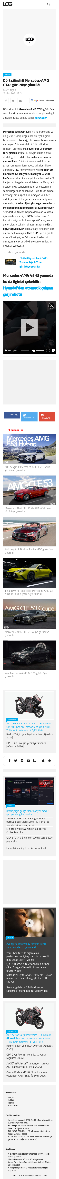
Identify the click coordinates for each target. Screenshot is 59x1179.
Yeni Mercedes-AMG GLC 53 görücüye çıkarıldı (26, 675)
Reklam (11, 1100)
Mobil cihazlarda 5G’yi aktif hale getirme (25, 1160)
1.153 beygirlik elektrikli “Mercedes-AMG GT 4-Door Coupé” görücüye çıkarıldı (29, 593)
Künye (10, 1098)
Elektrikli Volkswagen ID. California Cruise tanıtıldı (26, 831)
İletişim (11, 1103)
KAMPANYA (12, 720)
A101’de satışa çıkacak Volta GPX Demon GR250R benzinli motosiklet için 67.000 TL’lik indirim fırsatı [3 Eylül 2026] (28, 727)
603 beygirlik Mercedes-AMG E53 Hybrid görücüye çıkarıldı (27, 469)
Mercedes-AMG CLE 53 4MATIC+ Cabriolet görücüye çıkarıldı (28, 510)
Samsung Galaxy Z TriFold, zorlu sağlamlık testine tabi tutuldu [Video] (27, 989)
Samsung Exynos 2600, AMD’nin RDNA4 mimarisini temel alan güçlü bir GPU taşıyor (29, 978)
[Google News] (42, 100)
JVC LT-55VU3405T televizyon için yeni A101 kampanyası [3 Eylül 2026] (28, 1065)
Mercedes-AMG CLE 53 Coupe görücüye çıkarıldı (27, 634)
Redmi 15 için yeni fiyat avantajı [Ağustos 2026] (29, 736)
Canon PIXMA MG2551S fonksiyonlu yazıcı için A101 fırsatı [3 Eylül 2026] (26, 1074)
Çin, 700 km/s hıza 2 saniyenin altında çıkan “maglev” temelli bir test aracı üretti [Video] (27, 967)
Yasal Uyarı (13, 1106)
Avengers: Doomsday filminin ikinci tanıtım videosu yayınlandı (26, 946)
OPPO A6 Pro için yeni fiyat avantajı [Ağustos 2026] (26, 745)
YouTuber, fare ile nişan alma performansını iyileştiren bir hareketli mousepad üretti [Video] (27, 957)
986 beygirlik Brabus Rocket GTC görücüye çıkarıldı (29, 551)
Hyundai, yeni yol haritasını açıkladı (26, 848)
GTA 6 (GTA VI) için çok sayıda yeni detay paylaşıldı (29, 840)
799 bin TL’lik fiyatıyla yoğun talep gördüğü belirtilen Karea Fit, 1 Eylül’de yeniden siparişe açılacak (27, 822)
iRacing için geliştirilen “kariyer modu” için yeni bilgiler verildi (27, 813)
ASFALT (7, 74)
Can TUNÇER (9, 90)
